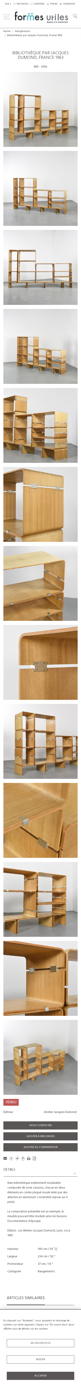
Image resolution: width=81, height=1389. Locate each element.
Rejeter (40, 1359)
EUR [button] (7, 4)
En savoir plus (41, 1343)
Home (7, 31)
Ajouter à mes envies (41, 1136)
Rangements (22, 31)
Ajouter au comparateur (41, 1147)
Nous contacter (40, 1125)
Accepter (40, 1376)
